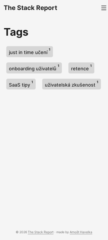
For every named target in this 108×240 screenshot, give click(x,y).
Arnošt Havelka (81, 232)
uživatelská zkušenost (71, 84)
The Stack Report (30, 8)
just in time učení (29, 51)
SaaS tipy (21, 84)
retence (81, 67)
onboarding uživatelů (34, 67)
